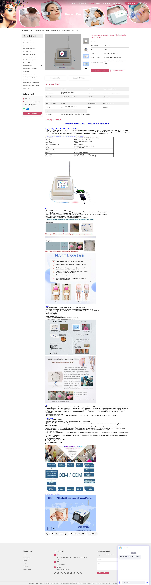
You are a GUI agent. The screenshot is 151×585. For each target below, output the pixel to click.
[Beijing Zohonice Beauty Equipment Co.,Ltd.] (11, 3)
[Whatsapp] (24, 109)
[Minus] (147, 548)
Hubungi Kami (106, 3)
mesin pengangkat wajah (59, 534)
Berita (24, 563)
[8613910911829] (78, 573)
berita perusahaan (116, 3)
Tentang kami (83, 3)
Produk (91, 3)
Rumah (74, 3)
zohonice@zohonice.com (32, 101)
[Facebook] (61, 573)
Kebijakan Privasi (33, 583)
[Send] (147, 582)
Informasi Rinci (56, 78)
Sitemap (41, 583)
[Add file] (120, 582)
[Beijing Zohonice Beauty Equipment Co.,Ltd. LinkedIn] (71, 573)
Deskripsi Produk (79, 78)
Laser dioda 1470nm (39, 30)
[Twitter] (58, 573)
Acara (98, 3)
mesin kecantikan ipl (77, 534)
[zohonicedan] (81, 573)
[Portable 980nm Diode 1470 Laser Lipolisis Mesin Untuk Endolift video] (63, 52)
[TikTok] (74, 573)
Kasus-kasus (26, 566)
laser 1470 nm (92, 534)
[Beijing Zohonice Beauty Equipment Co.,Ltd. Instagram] (65, 573)
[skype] (27, 109)
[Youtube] (68, 573)
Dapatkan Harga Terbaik (100, 70)
